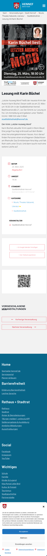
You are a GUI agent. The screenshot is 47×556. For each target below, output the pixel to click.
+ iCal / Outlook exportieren (27, 255)
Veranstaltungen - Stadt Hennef (22, 13)
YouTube (6, 458)
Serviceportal (8, 374)
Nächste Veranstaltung (22, 327)
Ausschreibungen (10, 429)
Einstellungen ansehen (23, 544)
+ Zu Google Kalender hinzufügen (27, 247)
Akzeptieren (23, 532)
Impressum (41, 550)
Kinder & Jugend (9, 480)
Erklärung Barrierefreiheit (13, 390)
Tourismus (6, 490)
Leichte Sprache (9, 393)
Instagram (6, 455)
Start (5, 13)
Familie (5, 476)
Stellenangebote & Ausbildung (15, 422)
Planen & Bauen (9, 378)
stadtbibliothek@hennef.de (15, 119)
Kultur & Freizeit (9, 487)
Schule (5, 473)
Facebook (6, 451)
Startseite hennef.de (11, 371)
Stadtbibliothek (33, 16)
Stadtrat (5, 412)
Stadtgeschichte (9, 494)
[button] (43, 506)
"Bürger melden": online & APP (16, 418)
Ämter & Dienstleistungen (13, 415)
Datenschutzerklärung (26, 550)
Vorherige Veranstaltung (26, 319)
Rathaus (5, 408)
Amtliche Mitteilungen (12, 425)
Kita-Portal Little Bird (11, 483)
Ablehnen (23, 538)
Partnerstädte (8, 497)
